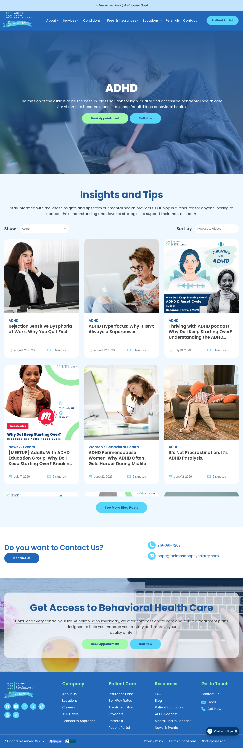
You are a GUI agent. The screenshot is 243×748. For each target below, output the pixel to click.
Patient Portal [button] (222, 20)
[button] (145, 118)
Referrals (172, 20)
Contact (190, 20)
